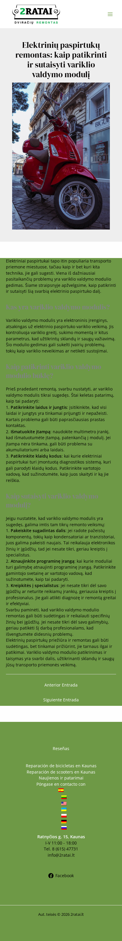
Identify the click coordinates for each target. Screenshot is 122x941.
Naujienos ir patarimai (61, 778)
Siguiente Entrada (61, 700)
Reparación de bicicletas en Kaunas (61, 765)
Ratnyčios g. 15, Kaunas (61, 836)
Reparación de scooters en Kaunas (61, 772)
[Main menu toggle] (110, 14)
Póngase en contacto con (61, 784)
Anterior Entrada (61, 685)
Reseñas (61, 748)
